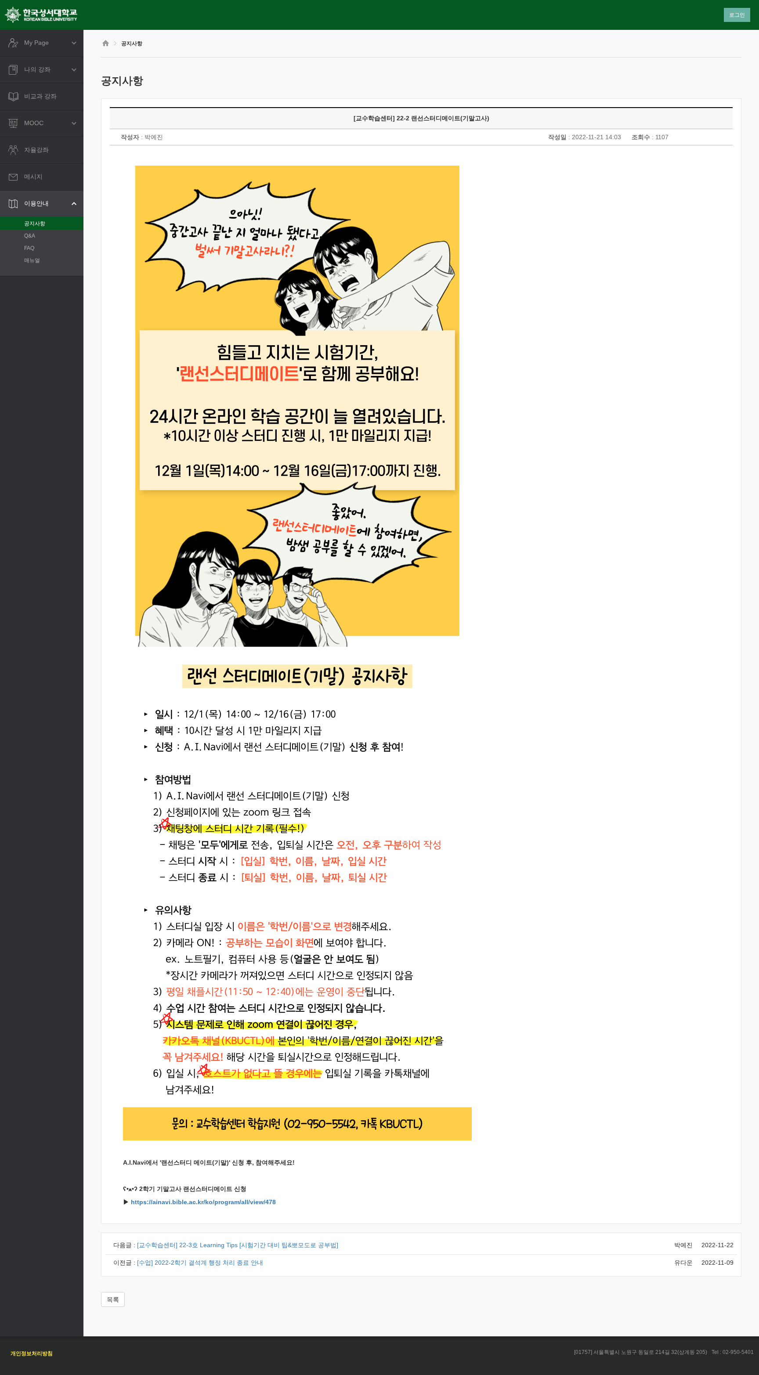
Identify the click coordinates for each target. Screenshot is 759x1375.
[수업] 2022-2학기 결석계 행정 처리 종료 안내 (200, 1262)
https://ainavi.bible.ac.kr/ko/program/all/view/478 (203, 1201)
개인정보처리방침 (32, 1353)
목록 (113, 1299)
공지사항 (34, 223)
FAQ (29, 248)
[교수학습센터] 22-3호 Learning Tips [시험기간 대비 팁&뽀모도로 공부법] (237, 1245)
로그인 (737, 15)
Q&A (29, 236)
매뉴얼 (32, 260)
